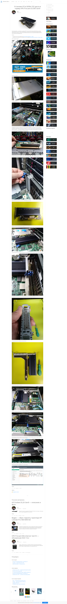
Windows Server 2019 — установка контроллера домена (21, 574)
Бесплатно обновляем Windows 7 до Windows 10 (20, 561)
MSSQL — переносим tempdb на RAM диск (19, 581)
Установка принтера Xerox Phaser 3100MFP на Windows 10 (22, 572)
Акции (49, 15)
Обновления (49, 7)
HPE (14, 488)
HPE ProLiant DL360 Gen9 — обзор (28, 36)
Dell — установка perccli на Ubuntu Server (19, 580)
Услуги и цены (50, 4)
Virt (18, 1)
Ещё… (31, 1)
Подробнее (24, 508)
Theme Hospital (51, 53)
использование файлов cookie (37, 602)
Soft (21, 1)
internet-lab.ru (6, 1)
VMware (23, 552)
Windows (13, 1)
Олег (18, 11)
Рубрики (49, 12)
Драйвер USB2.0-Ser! (16, 582)
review (23, 515)
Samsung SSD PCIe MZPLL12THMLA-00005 (36, 37)
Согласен (45, 602)
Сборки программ (50, 9)
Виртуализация (27, 552)
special (20, 488)
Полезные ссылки (50, 10)
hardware (17, 488)
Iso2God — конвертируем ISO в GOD (18, 562)
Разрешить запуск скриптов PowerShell (19, 584)
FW (26, 1)
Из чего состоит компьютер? (17, 571)
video (23, 533)
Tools (29, 1)
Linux (16, 1)
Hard (24, 1)
